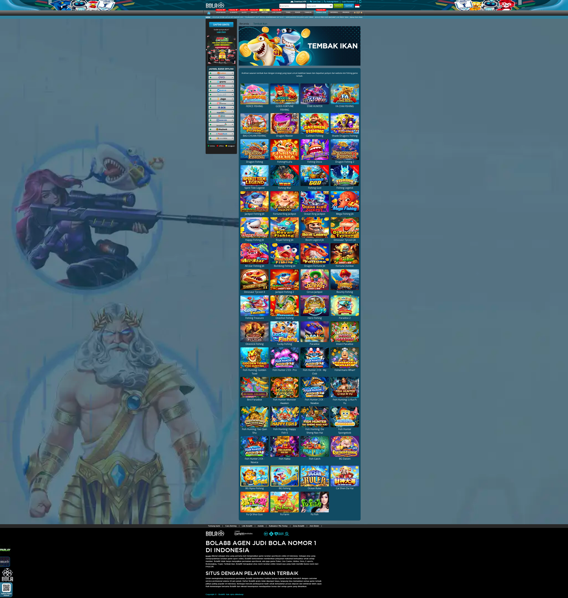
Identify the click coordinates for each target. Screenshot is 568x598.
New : (208, 17)
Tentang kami (214, 526)
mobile (261, 526)
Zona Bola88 (298, 526)
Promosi (346, 12)
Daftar (349, 6)
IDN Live (253, 11)
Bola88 (208, 556)
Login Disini (221, 32)
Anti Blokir (314, 526)
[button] (358, 6)
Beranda (244, 23)
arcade (265, 11)
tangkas (308, 12)
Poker (297, 12)
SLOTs (243, 11)
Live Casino (276, 11)
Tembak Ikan (321, 11)
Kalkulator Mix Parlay (278, 526)
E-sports (233, 11)
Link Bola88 (247, 526)
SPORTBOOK (221, 11)
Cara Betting (231, 526)
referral (334, 12)
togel (288, 12)
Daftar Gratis (221, 24)
